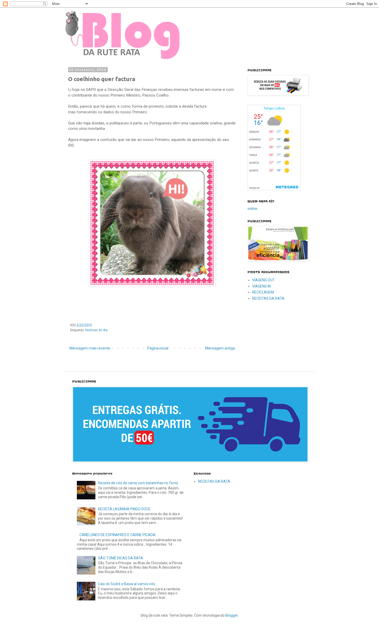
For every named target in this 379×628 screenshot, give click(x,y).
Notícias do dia (96, 330)
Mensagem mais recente (89, 348)
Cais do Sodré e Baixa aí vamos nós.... (128, 584)
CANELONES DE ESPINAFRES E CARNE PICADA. (117, 535)
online (252, 208)
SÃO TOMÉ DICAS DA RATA (120, 558)
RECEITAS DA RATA (268, 298)
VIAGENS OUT (263, 280)
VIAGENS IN (261, 286)
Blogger (231, 615)
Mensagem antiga (220, 348)
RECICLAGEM (263, 292)
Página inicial (157, 348)
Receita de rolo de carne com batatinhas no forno (138, 483)
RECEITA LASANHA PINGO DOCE (124, 509)
